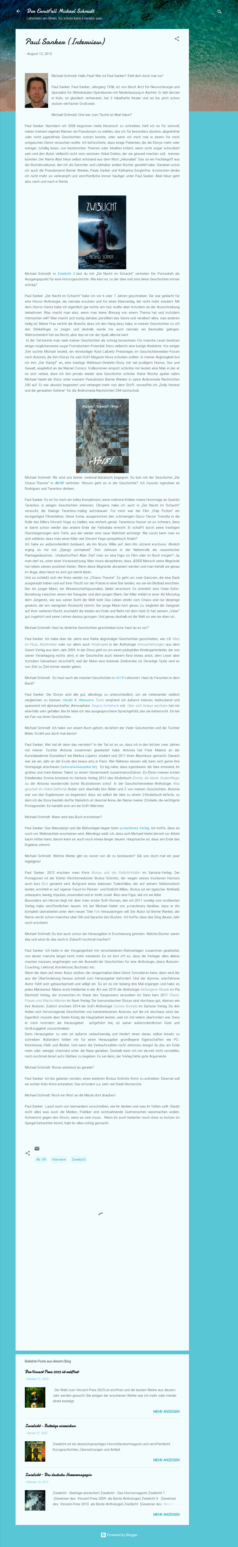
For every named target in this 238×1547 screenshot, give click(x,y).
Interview (59, 1159)
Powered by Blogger (122, 1535)
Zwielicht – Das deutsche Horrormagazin (58, 1475)
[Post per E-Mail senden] (37, 1150)
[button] (177, 39)
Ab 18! (41, 1159)
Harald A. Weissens (78, 700)
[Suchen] (219, 13)
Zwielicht (79, 1159)
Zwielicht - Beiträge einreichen (50, 1426)
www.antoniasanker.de (79, 767)
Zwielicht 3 (66, 274)
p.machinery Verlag (134, 828)
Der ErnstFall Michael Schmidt (60, 11)
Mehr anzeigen (166, 1411)
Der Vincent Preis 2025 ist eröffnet (52, 1372)
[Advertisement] (207, 98)
